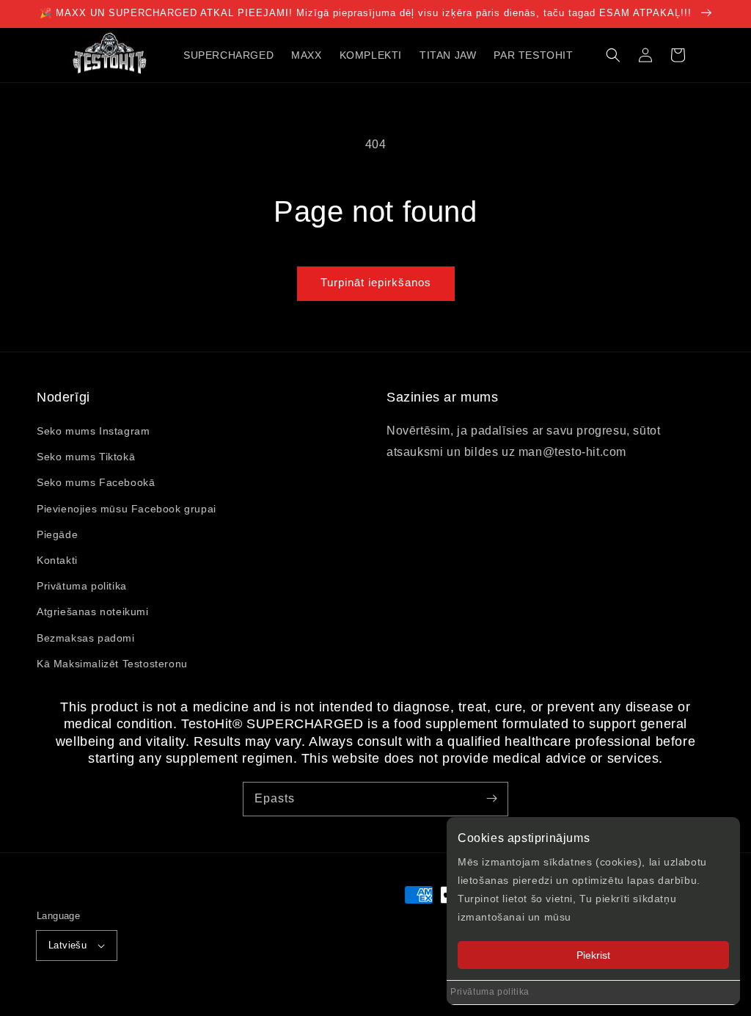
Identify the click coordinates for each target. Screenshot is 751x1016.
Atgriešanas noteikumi (93, 611)
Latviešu (67, 945)
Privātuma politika (490, 992)
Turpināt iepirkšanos (375, 282)
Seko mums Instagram (93, 431)
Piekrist (593, 955)
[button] (613, 55)
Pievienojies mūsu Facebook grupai (126, 509)
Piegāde (57, 534)
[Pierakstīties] (491, 799)
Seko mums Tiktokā (86, 456)
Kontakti (57, 560)
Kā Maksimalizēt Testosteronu (112, 664)
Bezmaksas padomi (86, 638)
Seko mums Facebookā (96, 482)
